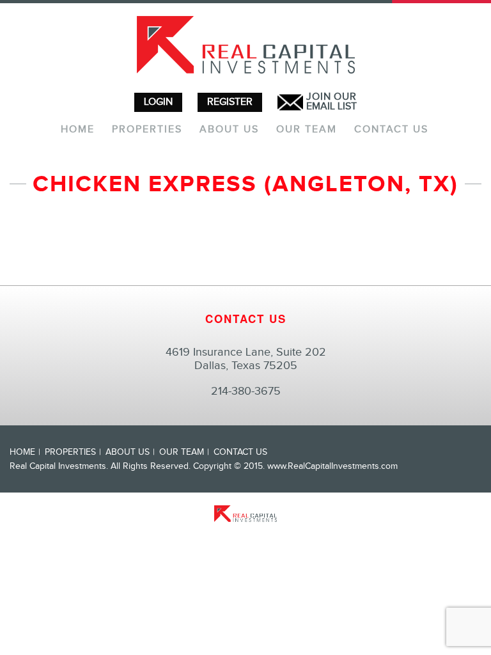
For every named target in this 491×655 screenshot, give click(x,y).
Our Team (306, 130)
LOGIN (158, 102)
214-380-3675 (246, 391)
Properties (147, 130)
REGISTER (230, 102)
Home (78, 130)
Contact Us (391, 130)
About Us (229, 130)
